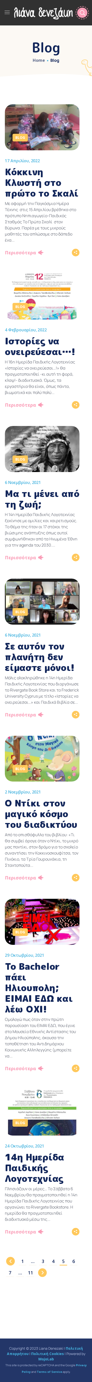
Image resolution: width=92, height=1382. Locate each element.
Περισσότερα (20, 252)
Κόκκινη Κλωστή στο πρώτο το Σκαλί (41, 182)
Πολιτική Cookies (47, 1353)
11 (30, 1273)
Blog (20, 137)
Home (39, 60)
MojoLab (46, 1359)
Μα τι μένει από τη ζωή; (42, 499)
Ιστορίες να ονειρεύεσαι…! (40, 346)
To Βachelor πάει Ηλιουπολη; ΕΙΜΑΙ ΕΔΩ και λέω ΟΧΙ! (39, 988)
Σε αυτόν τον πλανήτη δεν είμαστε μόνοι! (40, 657)
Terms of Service (49, 1372)
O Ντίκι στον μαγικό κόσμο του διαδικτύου (41, 814)
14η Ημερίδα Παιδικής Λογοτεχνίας (34, 1168)
